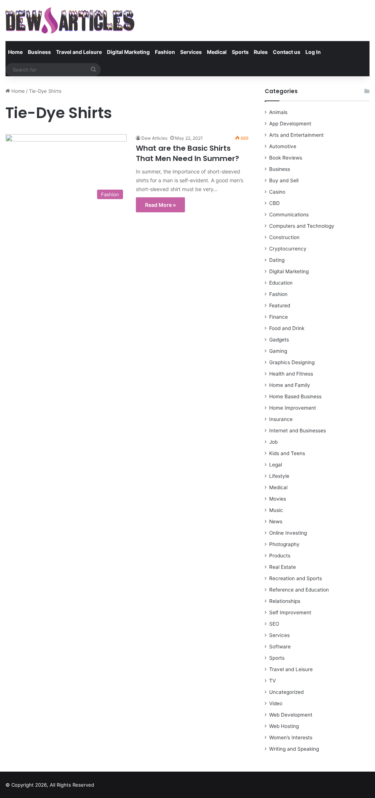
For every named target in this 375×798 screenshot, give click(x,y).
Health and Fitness (291, 374)
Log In (313, 52)
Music (276, 510)
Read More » (160, 205)
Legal (275, 465)
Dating (277, 260)
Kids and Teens (287, 453)
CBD (274, 203)
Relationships (284, 601)
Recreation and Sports (295, 578)
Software (280, 646)
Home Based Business (295, 396)
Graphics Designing (292, 362)
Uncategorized (286, 692)
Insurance (281, 419)
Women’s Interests (290, 737)
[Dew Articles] (69, 20)
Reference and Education (299, 590)
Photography (284, 544)
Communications (289, 214)
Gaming (278, 351)
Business (39, 52)
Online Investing (288, 533)
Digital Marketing (128, 52)
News (275, 521)
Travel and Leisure (79, 52)
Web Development (290, 715)
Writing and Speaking (294, 749)
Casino (277, 192)
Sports (240, 52)
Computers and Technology (301, 226)
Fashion (165, 52)
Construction (284, 237)
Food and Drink (286, 328)
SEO (274, 624)
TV (272, 681)
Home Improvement (292, 408)
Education (281, 283)
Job (273, 442)
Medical (217, 52)
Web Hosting (284, 726)
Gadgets (279, 340)
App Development (290, 124)
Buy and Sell (283, 180)
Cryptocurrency (288, 249)
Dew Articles (154, 138)
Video (275, 703)
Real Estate (282, 567)
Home (15, 52)
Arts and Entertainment (296, 135)
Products (279, 556)
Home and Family (289, 385)
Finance (278, 317)
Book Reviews (285, 158)
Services (191, 52)
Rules (261, 52)
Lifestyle (279, 476)
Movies (277, 499)
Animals (278, 112)
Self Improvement (290, 612)
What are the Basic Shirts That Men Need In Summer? (187, 153)
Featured (279, 305)
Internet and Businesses (297, 430)
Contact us (286, 52)
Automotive (282, 146)
